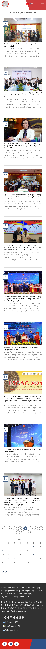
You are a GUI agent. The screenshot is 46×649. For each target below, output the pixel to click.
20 (21, 559)
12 (14, 555)
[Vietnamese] (27, 4)
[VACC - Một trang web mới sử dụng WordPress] (5, 4)
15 (34, 555)
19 (15, 559)
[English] (31, 4)
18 (8, 559)
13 (23, 532)
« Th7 (4, 572)
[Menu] (42, 4)
